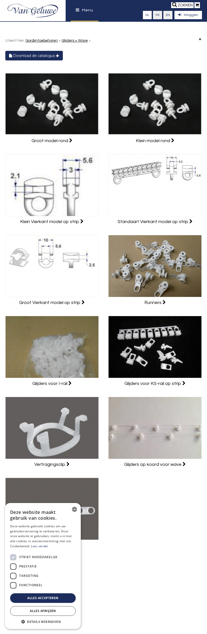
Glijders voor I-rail (50, 383)
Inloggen (191, 15)
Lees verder (39, 546)
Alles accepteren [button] (42, 598)
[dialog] (43, 566)
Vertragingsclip (50, 464)
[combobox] (74, 509)
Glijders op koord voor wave (153, 464)
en (168, 15)
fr (158, 15)
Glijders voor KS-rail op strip (153, 383)
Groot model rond (50, 140)
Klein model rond (153, 140)
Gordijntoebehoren (41, 40)
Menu (87, 10)
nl (147, 15)
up (200, 39)
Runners (153, 302)
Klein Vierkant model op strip (50, 221)
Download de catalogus (34, 55)
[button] (43, 621)
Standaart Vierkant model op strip (153, 221)
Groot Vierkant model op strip (50, 302)
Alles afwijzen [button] (43, 611)
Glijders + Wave (75, 40)
